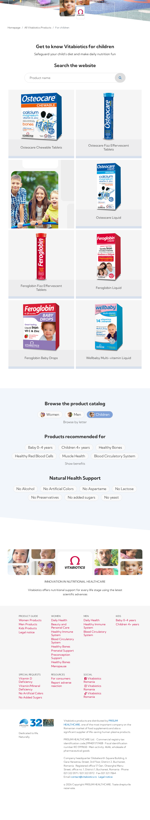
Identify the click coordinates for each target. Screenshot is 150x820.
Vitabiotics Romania (92, 680)
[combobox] (70, 78)
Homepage (14, 27)
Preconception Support (60, 656)
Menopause (58, 666)
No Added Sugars (30, 697)
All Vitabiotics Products (37, 27)
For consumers (60, 678)
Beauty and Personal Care (60, 626)
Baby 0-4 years (126, 620)
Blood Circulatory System (62, 641)
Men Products (28, 624)
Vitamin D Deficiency (25, 680)
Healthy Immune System (62, 633)
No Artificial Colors (31, 693)
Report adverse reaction (61, 684)
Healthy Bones (60, 646)
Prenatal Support (62, 650)
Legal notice (27, 632)
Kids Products (28, 628)
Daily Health (59, 620)
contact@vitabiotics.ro (84, 776)
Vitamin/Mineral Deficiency (29, 687)
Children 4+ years (127, 624)
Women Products (30, 620)
